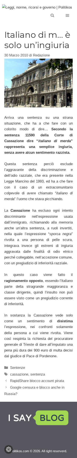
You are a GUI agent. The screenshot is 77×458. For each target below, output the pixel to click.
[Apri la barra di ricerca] (52, 15)
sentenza (37, 374)
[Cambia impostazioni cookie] (8, 449)
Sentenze (17, 368)
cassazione (19, 374)
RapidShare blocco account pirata (37, 381)
